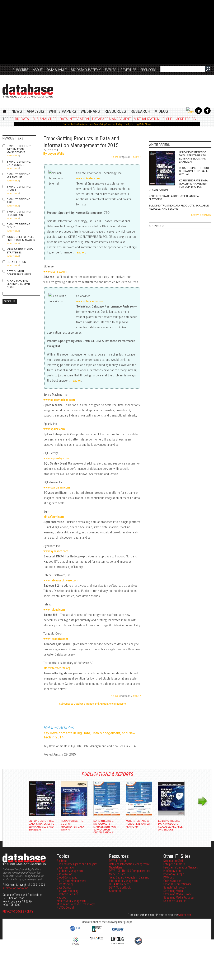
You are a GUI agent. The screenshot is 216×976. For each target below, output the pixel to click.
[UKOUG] (117, 943)
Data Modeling (65, 884)
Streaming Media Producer (178, 897)
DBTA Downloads (119, 884)
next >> (136, 157)
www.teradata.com (55, 638)
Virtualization (146, 119)
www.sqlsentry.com (56, 458)
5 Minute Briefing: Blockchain (19, 213)
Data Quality (64, 887)
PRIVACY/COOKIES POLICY (18, 911)
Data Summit (57, 70)
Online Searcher (172, 880)
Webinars (90, 111)
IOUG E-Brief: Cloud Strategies (20, 251)
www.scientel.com (88, 178)
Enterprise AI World (174, 864)
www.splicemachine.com (59, 399)
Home (5, 110)
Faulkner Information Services (180, 867)
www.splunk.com (54, 428)
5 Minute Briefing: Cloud (19, 226)
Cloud (167, 119)
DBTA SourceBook (120, 887)
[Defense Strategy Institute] (138, 944)
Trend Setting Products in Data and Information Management (129, 879)
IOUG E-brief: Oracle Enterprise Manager (21, 238)
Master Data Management (71, 901)
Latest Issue (13, 156)
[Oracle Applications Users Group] (117, 931)
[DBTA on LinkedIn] (198, 113)
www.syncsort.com (55, 550)
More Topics (185, 119)
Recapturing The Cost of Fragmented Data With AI (194, 171)
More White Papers (201, 214)
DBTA (28, 90)
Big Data (22, 119)
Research (140, 111)
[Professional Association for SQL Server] (75, 945)
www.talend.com (54, 609)
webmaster (184, 915)
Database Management (111, 119)
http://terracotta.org (56, 667)
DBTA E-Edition (16, 261)
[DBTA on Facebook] (207, 113)
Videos (161, 111)
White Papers (62, 111)
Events (110, 70)
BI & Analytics (45, 119)
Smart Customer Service (177, 884)
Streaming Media (173, 890)
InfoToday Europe (173, 874)
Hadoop (61, 897)
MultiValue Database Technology (76, 904)
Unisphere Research (174, 901)
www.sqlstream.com (56, 487)
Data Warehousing (67, 890)
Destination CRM (173, 860)
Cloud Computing (67, 877)
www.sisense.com (54, 271)
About (38, 70)
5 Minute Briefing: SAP (19, 201)
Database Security (67, 894)
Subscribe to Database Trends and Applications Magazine (92, 703)
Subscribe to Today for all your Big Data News (107, 124)
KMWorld (168, 877)
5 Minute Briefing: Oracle (19, 188)
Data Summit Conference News (19, 273)
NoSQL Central (65, 907)
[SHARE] (96, 939)
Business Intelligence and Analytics (77, 864)
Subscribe (21, 70)
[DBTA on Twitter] (190, 112)
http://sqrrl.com (53, 516)
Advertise (128, 70)
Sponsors (148, 70)
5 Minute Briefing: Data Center (19, 163)
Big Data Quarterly (86, 70)
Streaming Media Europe (177, 894)
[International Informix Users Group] (96, 931)
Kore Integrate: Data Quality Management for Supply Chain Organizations (179, 185)
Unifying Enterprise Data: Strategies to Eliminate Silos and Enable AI (192, 157)
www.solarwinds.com (89, 301)
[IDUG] (75, 930)
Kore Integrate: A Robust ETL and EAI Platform (174, 198)
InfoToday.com (172, 870)
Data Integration (74, 119)
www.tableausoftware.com (60, 580)
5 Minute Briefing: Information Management (19, 149)
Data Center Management (71, 880)
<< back (115, 157)
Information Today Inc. (16, 888)
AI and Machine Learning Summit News (18, 284)
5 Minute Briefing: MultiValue (19, 176)
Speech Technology (174, 887)
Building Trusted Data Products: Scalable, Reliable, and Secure (179, 207)
